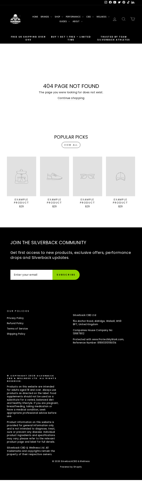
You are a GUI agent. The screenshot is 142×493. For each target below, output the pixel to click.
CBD (88, 16)
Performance (73, 16)
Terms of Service (17, 328)
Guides (63, 21)
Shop (58, 16)
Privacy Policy (15, 318)
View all (71, 144)
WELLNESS (101, 16)
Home (35, 16)
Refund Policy (15, 323)
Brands (45, 16)
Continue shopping (71, 98)
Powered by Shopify (71, 466)
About (76, 21)
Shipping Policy (16, 334)
